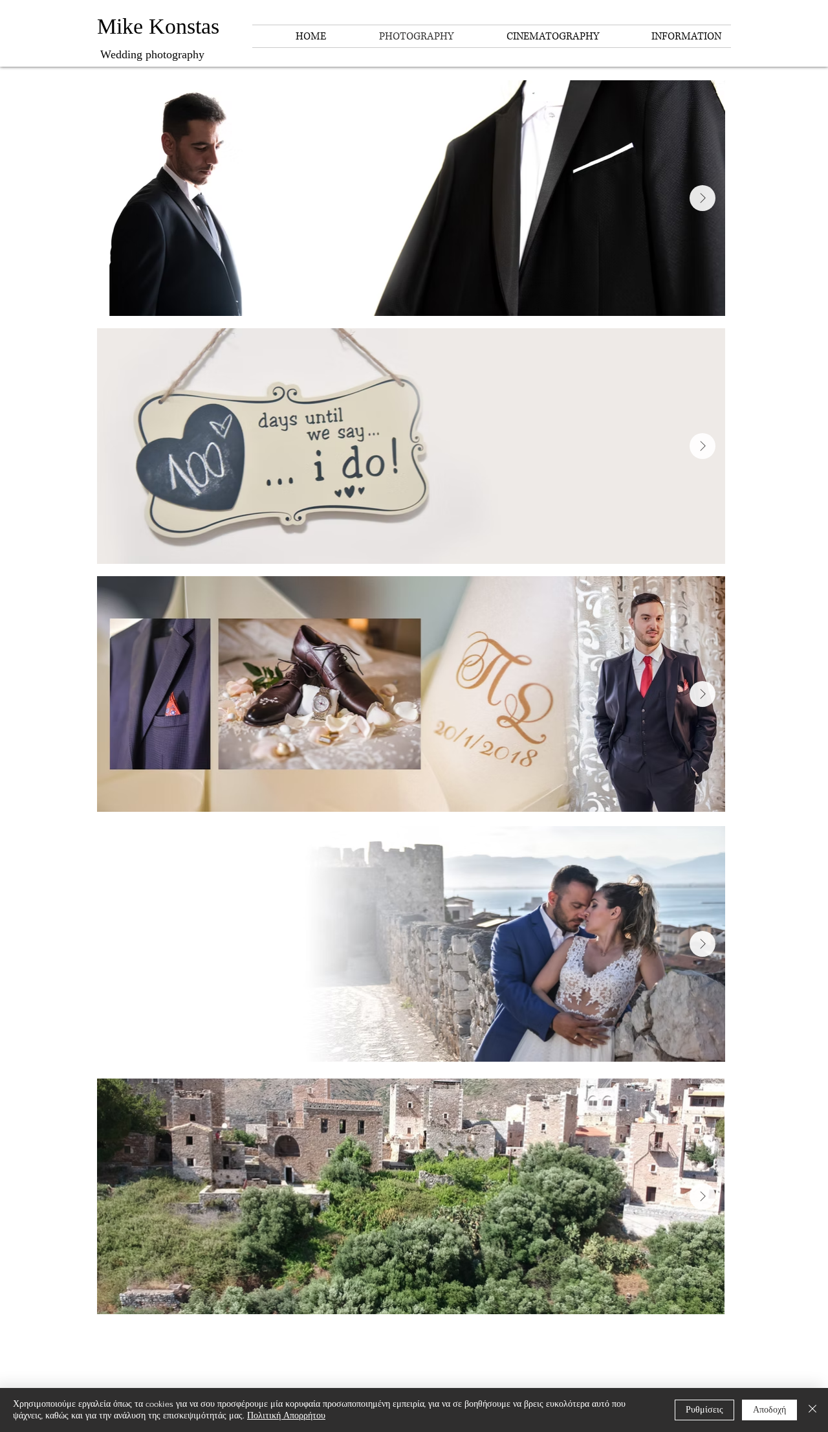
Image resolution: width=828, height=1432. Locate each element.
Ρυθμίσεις (704, 1410)
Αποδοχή (769, 1410)
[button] (670, 36)
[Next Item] (702, 198)
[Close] (812, 1410)
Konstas (184, 26)
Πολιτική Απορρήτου (286, 1415)
